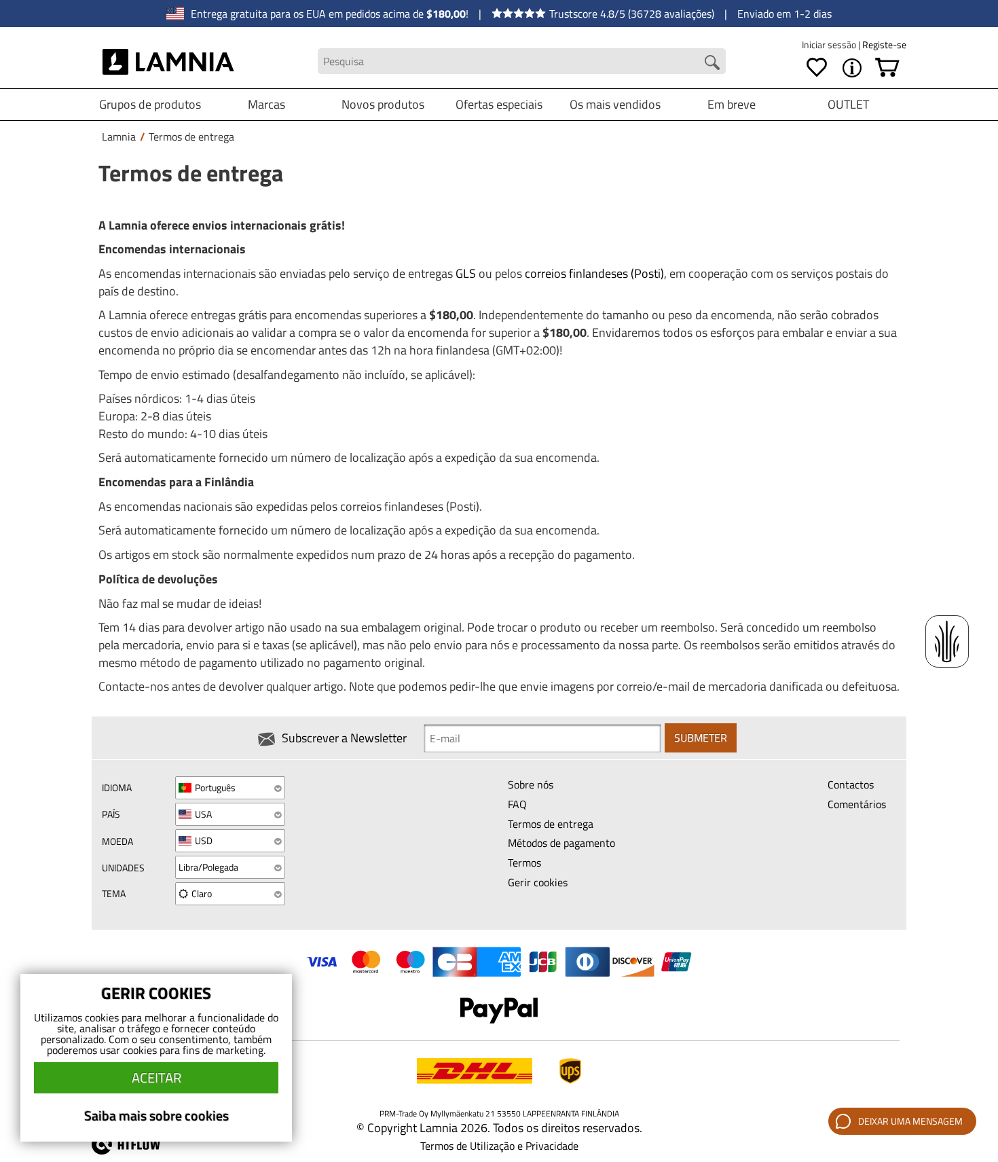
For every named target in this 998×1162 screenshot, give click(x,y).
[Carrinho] (887, 68)
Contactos (851, 784)
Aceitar (156, 1077)
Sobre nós (530, 784)
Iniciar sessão (830, 44)
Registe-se (884, 44)
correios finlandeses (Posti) (594, 273)
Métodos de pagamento (561, 843)
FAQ (517, 804)
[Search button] (712, 62)
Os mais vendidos (615, 104)
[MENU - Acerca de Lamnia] (852, 68)
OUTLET (848, 104)
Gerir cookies (538, 882)
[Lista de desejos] (816, 68)
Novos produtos (382, 104)
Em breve (731, 104)
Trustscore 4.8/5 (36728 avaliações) (631, 13)
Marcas (266, 104)
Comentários (857, 804)
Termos (524, 862)
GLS (466, 273)
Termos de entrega (550, 824)
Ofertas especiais (499, 104)
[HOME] (168, 61)
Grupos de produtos (150, 104)
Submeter (700, 737)
